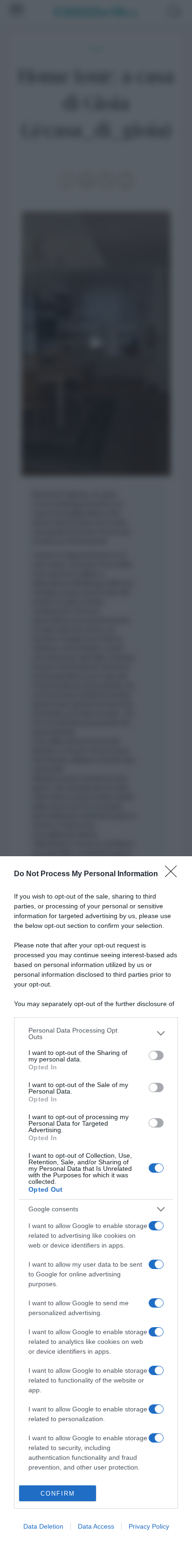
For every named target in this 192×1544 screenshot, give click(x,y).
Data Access (96, 1526)
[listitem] (96, 1033)
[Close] (174, 874)
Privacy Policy (149, 1526)
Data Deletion (43, 1526)
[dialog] (96, 1200)
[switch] (156, 1055)
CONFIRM (58, 1493)
